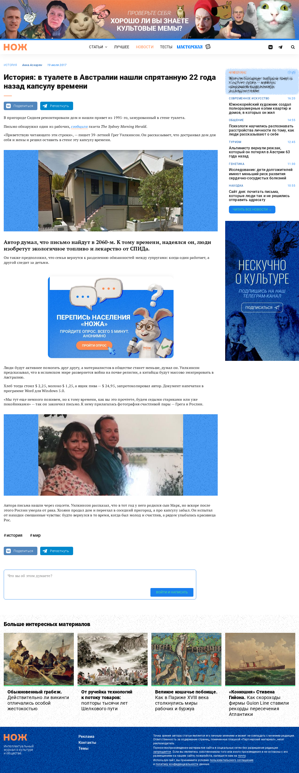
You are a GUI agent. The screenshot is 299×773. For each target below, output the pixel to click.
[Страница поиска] (293, 47)
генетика (236, 164)
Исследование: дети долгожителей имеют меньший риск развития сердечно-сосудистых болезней (260, 174)
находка (236, 185)
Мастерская (189, 47)
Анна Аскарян (32, 65)
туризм (235, 142)
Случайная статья (208, 47)
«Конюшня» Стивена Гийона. (259, 703)
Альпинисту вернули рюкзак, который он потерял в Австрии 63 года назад (259, 152)
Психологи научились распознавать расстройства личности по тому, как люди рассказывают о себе (261, 130)
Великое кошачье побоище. (186, 700)
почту (242, 755)
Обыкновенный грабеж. (38, 700)
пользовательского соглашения (231, 760)
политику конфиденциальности (177, 764)
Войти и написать (172, 592)
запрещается (162, 751)
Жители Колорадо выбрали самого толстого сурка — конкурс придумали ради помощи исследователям (260, 85)
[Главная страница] (15, 47)
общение (236, 120)
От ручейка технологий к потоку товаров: (106, 700)
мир (37, 535)
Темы (83, 748)
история (10, 65)
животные (237, 72)
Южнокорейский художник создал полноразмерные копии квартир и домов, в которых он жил (260, 108)
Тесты (166, 47)
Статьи (96, 47)
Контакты (87, 742)
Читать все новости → (252, 209)
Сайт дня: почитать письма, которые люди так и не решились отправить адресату (259, 196)
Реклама (86, 736)
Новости (144, 47)
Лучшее (121, 47)
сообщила (79, 126)
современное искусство (249, 98)
